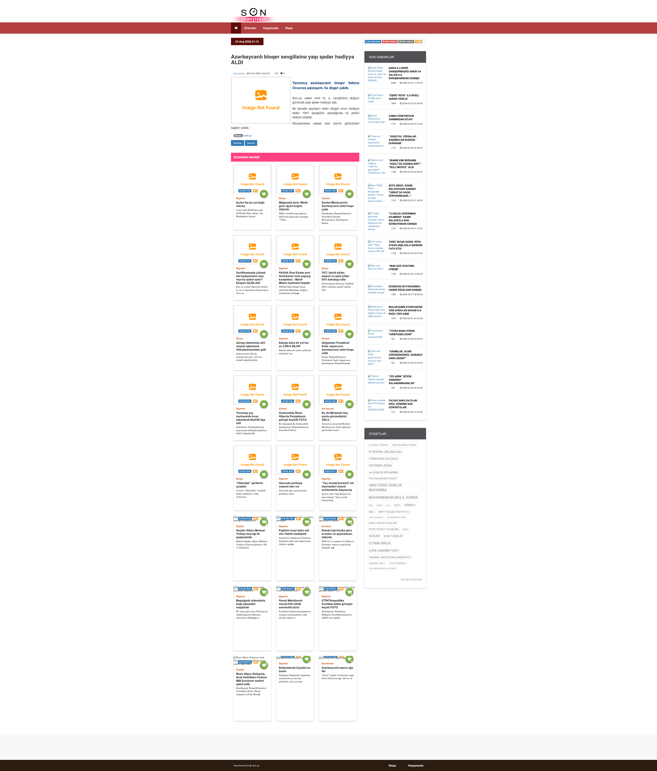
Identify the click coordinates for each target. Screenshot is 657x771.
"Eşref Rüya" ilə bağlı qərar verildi (404, 97)
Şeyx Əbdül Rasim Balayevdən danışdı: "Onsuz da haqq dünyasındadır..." (402, 190)
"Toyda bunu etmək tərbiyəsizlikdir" (402, 332)
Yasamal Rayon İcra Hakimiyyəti (390, 557)
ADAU (379, 505)
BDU (371, 511)
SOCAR (374, 535)
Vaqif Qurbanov (376, 517)
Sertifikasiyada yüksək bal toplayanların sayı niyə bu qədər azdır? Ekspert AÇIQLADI (251, 277)
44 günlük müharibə (383, 472)
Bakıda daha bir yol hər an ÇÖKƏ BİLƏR (294, 344)
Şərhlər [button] (251, 143)
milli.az (248, 135)
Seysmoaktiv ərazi (396, 517)
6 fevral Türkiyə (378, 444)
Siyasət (325, 198)
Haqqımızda (270, 28)
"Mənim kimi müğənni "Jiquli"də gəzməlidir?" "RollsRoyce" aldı (405, 164)
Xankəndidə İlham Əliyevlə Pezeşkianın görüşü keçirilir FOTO (293, 416)
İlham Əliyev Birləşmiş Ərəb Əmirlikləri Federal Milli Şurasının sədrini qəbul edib (251, 679)
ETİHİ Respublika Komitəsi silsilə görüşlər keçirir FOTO (337, 604)
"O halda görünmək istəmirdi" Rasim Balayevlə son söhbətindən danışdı (403, 218)
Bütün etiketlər (411, 579)
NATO (405, 529)
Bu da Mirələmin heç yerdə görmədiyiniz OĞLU (335, 416)
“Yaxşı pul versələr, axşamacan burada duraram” (403, 140)
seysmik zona (380, 465)
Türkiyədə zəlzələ (383, 458)
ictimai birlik (380, 543)
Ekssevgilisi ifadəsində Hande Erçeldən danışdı (405, 288)
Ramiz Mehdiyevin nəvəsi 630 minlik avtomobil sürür (290, 604)
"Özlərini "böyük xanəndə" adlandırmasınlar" (402, 380)
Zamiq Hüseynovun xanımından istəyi (401, 117)
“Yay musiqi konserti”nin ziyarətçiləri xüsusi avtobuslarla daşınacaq (338, 486)
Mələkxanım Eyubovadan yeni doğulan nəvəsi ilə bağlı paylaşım (405, 310)
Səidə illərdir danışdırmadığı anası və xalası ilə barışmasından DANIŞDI (405, 73)
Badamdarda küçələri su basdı (295, 669)
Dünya (282, 198)
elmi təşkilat (393, 536)
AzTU (397, 505)
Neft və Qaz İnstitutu (393, 511)
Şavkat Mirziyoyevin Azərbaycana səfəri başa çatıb (338, 206)
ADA (371, 505)
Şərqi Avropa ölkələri (383, 523)
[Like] (264, 193)
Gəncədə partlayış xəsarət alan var (290, 484)
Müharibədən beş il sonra (393, 497)
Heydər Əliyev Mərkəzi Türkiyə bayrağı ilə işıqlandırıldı (250, 534)
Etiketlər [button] (237, 143)
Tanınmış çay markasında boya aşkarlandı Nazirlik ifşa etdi (250, 418)
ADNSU (409, 504)
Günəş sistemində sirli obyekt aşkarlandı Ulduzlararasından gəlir (251, 346)
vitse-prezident (398, 563)
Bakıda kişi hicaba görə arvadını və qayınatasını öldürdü (337, 534)
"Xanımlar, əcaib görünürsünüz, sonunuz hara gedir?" (405, 355)
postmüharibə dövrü (383, 478)
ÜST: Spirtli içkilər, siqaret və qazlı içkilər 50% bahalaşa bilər (335, 276)
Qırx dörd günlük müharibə (385, 487)
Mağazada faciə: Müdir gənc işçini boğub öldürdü (293, 206)
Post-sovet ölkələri (384, 529)
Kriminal (326, 526)
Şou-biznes (238, 73)
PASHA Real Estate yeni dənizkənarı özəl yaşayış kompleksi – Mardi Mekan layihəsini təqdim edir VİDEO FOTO (295, 277)
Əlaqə (289, 28)
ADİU (388, 505)
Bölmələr (250, 28)
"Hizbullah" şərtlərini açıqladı (249, 484)
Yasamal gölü (377, 563)
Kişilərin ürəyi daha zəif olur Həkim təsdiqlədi (294, 532)
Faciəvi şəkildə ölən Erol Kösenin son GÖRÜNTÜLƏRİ (403, 404)
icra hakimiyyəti (384, 550)
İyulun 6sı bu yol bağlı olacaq (250, 204)
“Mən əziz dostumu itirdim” (401, 267)
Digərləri (240, 198)
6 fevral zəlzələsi (385, 451)
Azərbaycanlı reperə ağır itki (337, 669)
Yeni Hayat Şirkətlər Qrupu (382, 568)
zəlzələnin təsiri (404, 445)
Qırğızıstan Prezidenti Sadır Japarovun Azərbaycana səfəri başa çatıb (338, 348)
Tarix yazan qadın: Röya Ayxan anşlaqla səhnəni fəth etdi (405, 245)
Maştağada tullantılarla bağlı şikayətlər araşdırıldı (250, 604)
